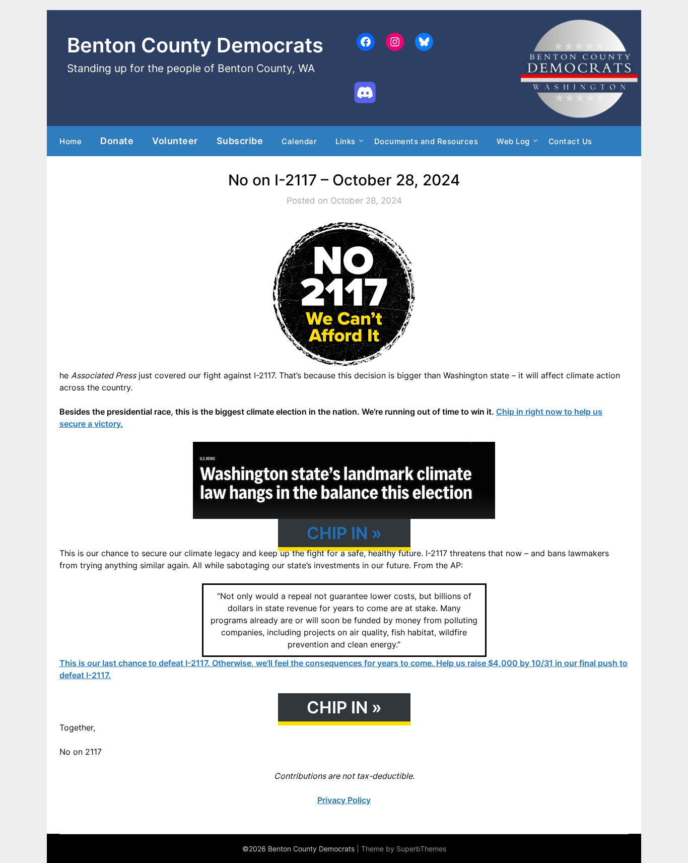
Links (345, 141)
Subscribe (240, 140)
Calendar (299, 141)
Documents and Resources (426, 141)
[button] (344, 533)
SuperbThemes (421, 848)
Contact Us (570, 141)
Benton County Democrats (195, 45)
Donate (116, 140)
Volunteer (175, 140)
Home (70, 141)
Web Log (513, 141)
